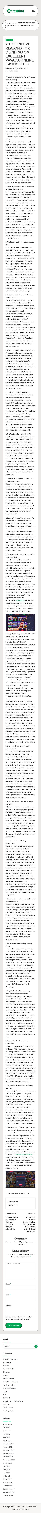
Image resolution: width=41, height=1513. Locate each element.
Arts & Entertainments (10, 1359)
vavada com (20, 600)
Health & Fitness (8, 1378)
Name (8, 1284)
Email (8, 1295)
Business (9, 40)
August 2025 (7, 1463)
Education (6, 1372)
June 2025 (6, 1470)
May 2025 (6, 1473)
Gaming (5, 1375)
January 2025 (8, 1486)
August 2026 (7, 1424)
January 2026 (8, 1447)
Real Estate (7, 1398)
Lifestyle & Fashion (9, 1388)
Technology (7, 1404)
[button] (13, 1205)
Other (5, 1391)
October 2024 (8, 1495)
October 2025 (8, 1457)
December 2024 (8, 1489)
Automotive (7, 1362)
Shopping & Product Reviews (13, 1401)
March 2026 (7, 1441)
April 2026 (6, 1437)
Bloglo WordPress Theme (20, 1509)
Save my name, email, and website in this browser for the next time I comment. (19, 1318)
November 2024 (8, 1492)
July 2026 (6, 1428)
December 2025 (8, 1450)
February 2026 (8, 1444)
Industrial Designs (9, 1385)
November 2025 (8, 1453)
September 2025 (9, 1460)
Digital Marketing (9, 1369)
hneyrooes (13, 1201)
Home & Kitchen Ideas (10, 1382)
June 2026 (6, 1431)
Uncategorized (8, 1411)
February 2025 (8, 1483)
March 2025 (7, 1479)
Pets (4, 1395)
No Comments (13, 71)
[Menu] (33, 11)
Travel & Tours (8, 1408)
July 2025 (6, 1466)
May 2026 (6, 1434)
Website (8, 1306)
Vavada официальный (23, 1154)
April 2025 (6, 1476)
